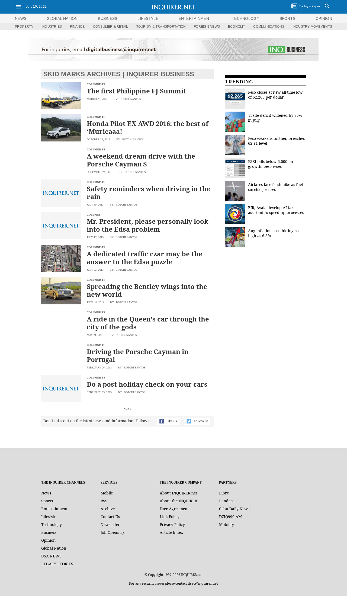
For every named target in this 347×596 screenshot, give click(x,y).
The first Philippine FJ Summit (136, 90)
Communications (268, 27)
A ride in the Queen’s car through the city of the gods (148, 322)
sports (287, 18)
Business (48, 532)
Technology (51, 524)
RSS (104, 500)
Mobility (226, 524)
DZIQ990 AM (230, 516)
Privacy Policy (172, 524)
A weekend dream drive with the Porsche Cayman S (141, 160)
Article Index (171, 532)
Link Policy (169, 516)
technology (245, 18)
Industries (51, 27)
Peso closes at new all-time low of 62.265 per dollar (275, 95)
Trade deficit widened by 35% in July (275, 118)
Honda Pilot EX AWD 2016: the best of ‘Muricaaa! (147, 127)
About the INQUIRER (178, 500)
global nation (62, 18)
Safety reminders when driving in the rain (148, 192)
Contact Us (110, 516)
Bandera (226, 500)
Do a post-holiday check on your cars (147, 384)
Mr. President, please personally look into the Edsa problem (147, 225)
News (20, 18)
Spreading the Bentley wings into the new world (147, 290)
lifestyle (147, 18)
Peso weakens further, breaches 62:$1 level (276, 141)
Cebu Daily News (234, 508)
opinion (324, 18)
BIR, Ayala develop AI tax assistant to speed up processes (276, 210)
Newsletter (110, 524)
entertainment (195, 18)
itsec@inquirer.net (203, 583)
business (107, 18)
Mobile (107, 493)
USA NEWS (51, 556)
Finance (77, 27)
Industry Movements (312, 27)
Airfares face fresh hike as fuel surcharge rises (275, 187)
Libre (224, 493)
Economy (236, 27)
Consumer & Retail (110, 27)
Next (127, 408)
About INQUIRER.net (178, 493)
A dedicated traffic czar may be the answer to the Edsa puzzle (144, 257)
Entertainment (54, 508)
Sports (47, 500)
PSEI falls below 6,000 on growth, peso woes (270, 164)
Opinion (48, 540)
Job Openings (112, 532)
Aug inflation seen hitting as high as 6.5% (273, 233)
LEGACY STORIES (57, 563)
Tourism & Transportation (161, 27)
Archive (108, 508)
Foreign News (207, 27)
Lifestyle (48, 516)
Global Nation (53, 548)
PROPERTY (24, 27)
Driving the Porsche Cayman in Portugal (137, 355)
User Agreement (174, 508)
